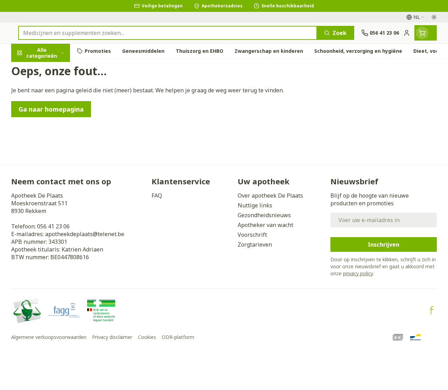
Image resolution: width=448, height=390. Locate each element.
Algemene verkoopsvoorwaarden (48, 337)
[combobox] (167, 33)
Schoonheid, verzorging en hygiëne (56, 90)
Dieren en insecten (56, 206)
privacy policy (358, 273)
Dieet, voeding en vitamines (56, 115)
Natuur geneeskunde (56, 174)
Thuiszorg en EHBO (56, 190)
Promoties (31, 67)
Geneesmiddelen (56, 223)
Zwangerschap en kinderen (56, 138)
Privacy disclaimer (112, 337)
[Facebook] (431, 310)
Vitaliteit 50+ (56, 157)
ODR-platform (178, 337)
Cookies (147, 337)
